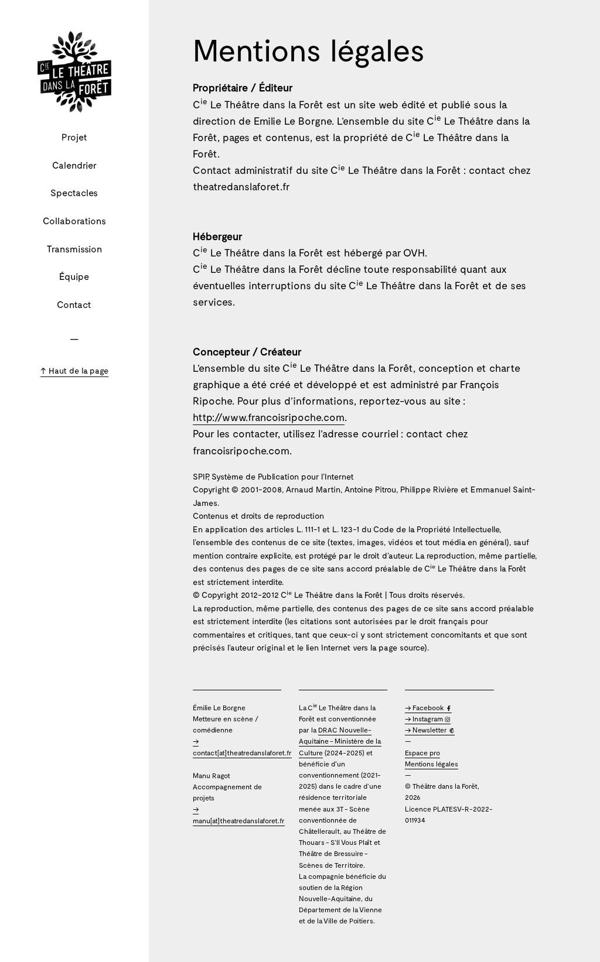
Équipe (74, 276)
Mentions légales (431, 763)
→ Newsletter (427, 729)
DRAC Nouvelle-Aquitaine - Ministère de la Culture (340, 740)
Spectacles (74, 192)
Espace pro (422, 752)
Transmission (74, 248)
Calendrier (74, 164)
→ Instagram (425, 718)
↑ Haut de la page (74, 370)
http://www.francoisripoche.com (269, 416)
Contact (74, 304)
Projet (74, 136)
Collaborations (74, 220)
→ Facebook (425, 707)
